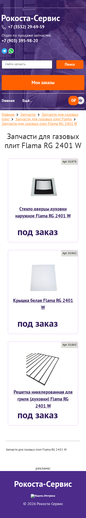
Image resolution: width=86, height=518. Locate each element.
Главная (8, 101)
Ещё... (27, 101)
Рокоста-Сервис (43, 484)
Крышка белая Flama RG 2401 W (43, 304)
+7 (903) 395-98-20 (20, 40)
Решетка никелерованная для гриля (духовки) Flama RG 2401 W (43, 399)
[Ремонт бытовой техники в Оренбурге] (43, 19)
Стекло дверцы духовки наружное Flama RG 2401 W (43, 212)
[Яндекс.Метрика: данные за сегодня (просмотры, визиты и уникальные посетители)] (43, 496)
